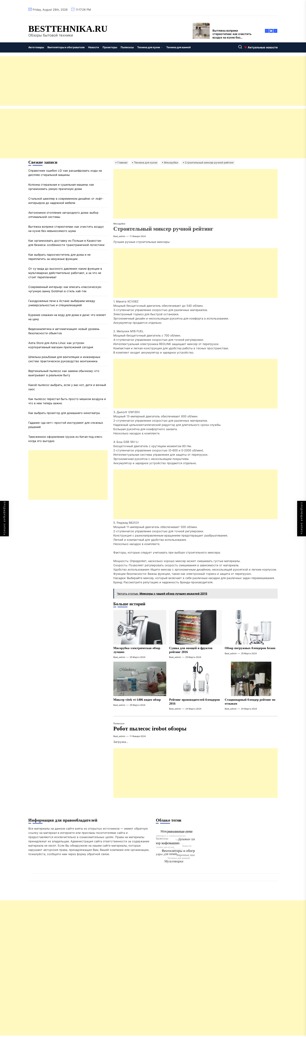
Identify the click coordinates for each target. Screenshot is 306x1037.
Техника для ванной (178, 47)
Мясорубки (119, 223)
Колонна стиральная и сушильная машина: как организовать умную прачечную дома (61, 187)
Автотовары (36, 47)
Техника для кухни (148, 47)
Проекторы (110, 47)
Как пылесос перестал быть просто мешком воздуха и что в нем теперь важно (67, 401)
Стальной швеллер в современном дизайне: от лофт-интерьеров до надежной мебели (65, 201)
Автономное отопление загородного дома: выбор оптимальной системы (63, 215)
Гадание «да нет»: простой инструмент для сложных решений (65, 425)
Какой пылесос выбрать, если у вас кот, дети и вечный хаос (67, 387)
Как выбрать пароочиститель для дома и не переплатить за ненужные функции (59, 257)
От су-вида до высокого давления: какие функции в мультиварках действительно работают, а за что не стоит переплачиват (65, 273)
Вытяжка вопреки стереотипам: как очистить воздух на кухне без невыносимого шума (66, 229)
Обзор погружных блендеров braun (250, 648)
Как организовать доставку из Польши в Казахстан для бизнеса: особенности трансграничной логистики (66, 243)
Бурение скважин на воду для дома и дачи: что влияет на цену (67, 317)
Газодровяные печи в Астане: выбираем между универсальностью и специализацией (61, 303)
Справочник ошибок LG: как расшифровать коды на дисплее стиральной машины (65, 173)
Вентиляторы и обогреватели (66, 47)
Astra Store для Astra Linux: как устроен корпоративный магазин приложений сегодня (60, 345)
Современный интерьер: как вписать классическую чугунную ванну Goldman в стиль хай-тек (64, 289)
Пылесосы (127, 47)
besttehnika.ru (67, 28)
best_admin (119, 236)
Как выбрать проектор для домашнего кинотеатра (64, 413)
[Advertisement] (106, 81)
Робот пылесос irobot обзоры (149, 728)
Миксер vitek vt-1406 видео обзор (137, 699)
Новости (93, 47)
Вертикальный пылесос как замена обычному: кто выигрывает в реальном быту (63, 373)
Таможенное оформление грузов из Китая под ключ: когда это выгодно (65, 439)
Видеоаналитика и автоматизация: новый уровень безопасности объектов (64, 331)
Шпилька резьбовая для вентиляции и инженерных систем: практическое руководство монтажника (64, 359)
